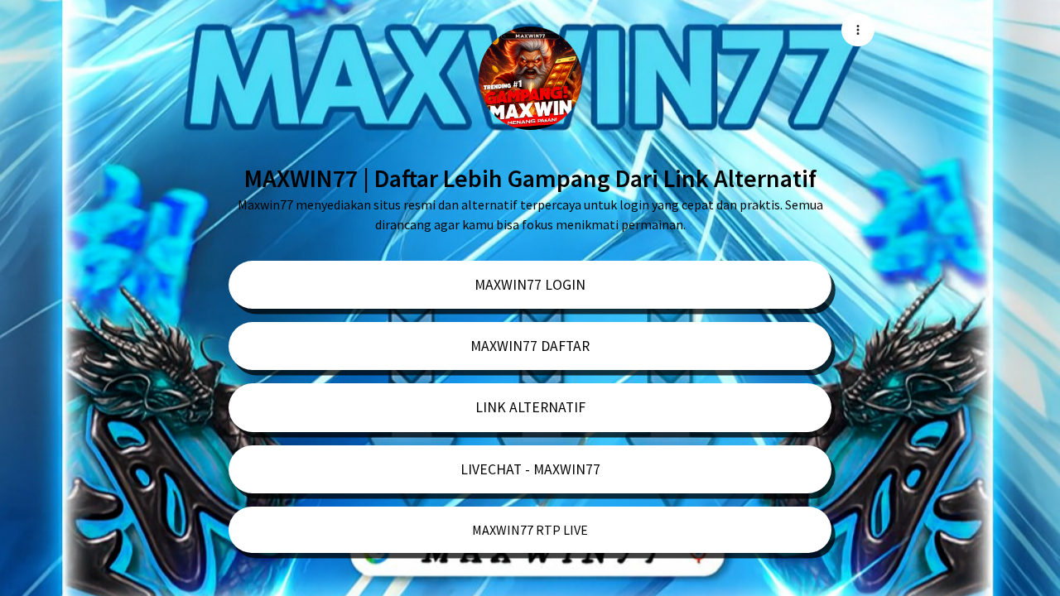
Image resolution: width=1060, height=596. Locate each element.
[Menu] (857, 29)
